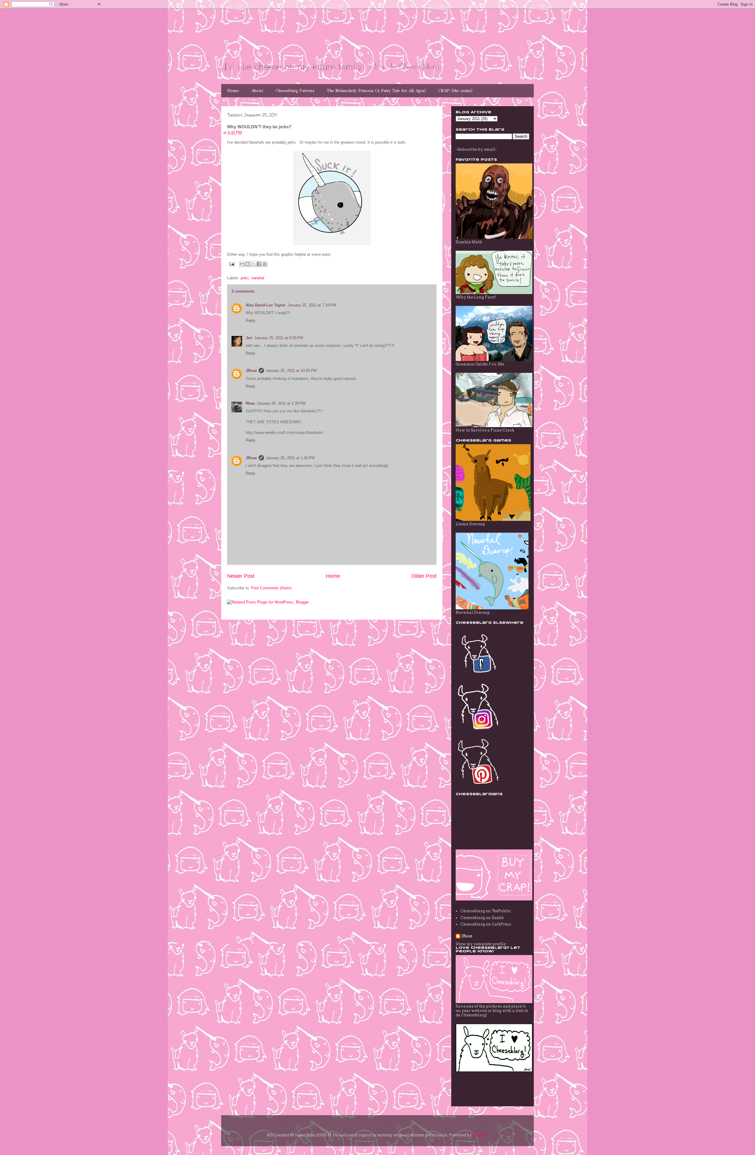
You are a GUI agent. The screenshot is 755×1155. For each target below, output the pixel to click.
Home (233, 90)
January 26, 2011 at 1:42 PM (290, 458)
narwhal (257, 278)
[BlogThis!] (248, 264)
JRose (251, 370)
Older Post (423, 576)
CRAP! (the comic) (455, 90)
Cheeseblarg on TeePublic (485, 911)
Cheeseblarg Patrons (294, 90)
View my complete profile (481, 944)
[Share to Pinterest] (264, 264)
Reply (250, 320)
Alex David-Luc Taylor (265, 305)
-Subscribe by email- (476, 149)
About (257, 90)
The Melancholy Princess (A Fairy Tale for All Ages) (376, 90)
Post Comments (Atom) (271, 588)
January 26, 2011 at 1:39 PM (281, 403)
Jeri (249, 338)
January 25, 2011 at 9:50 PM (278, 338)
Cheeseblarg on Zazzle (482, 918)
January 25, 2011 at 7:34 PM (311, 305)
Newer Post (241, 576)
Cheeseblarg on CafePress (485, 924)
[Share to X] (253, 264)
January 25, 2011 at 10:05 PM (291, 370)
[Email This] (242, 264)
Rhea (250, 403)
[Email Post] (231, 264)
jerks (245, 278)
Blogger (480, 1135)
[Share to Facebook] (259, 264)
